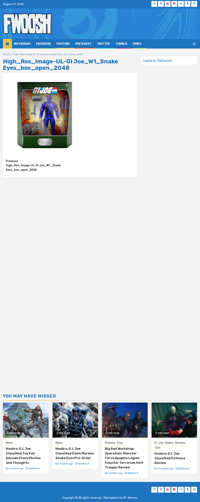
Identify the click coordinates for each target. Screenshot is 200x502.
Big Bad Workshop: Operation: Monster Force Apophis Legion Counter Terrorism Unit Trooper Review (124, 458)
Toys (120, 442)
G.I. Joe (158, 442)
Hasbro (169, 442)
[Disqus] (70, 230)
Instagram (22, 43)
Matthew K (34, 468)
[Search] (194, 44)
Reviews (110, 442)
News (9, 442)
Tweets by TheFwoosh (157, 60)
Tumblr (121, 43)
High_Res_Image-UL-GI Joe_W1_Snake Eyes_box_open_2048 (33, 165)
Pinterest (83, 43)
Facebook (43, 43)
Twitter (103, 43)
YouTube (63, 43)
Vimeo (137, 43)
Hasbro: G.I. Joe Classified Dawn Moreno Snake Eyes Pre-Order (74, 453)
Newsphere (111, 497)
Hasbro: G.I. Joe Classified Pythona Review (169, 458)
